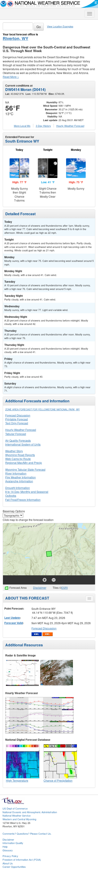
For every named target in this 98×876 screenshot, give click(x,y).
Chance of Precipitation (58, 780)
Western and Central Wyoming (19, 819)
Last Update (12, 618)
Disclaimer (39, 587)
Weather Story (14, 451)
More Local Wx (22, 125)
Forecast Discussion (17, 415)
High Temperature (17, 780)
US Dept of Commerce (15, 808)
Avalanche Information (19, 481)
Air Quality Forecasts (18, 440)
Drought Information (17, 488)
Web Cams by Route (18, 459)
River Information (15, 473)
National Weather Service (17, 815)
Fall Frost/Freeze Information (23, 500)
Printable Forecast (16, 419)
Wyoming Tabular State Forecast (25, 469)
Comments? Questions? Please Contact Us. (27, 833)
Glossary (8, 850)
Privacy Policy (10, 856)
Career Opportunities (14, 866)
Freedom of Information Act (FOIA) (22, 859)
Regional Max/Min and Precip (23, 463)
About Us (8, 863)
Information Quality (13, 843)
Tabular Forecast (15, 434)
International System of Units (23, 444)
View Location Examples (60, 26)
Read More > (11, 77)
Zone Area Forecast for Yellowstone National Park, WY (42, 409)
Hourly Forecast (70, 125)
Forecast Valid (13, 623)
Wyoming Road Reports (20, 455)
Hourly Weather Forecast (20, 430)
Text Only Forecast (16, 423)
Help (5, 846)
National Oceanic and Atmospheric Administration (30, 812)
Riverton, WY (15, 38)
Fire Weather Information (20, 477)
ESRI (64, 587)
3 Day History (43, 125)
